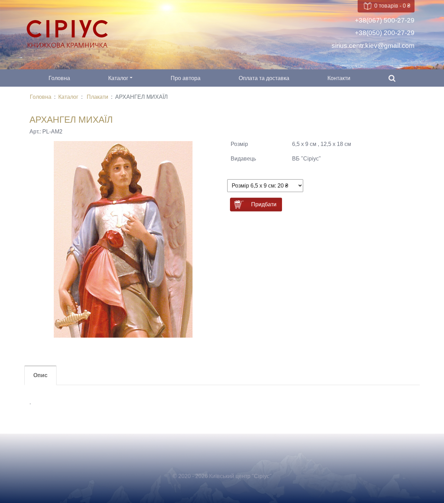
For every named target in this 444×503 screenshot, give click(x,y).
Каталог (118, 78)
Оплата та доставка (264, 78)
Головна (59, 78)
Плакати (97, 97)
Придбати (263, 204)
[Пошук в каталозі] (392, 78)
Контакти (338, 78)
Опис (40, 375)
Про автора (185, 78)
